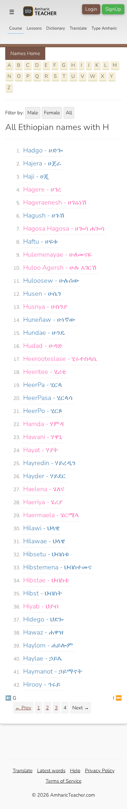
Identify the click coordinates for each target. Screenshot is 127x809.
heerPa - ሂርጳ (42, 384)
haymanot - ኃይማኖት (52, 671)
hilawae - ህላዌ (44, 541)
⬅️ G (10, 698)
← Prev (23, 707)
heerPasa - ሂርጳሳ (48, 397)
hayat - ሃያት (40, 450)
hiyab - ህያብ (40, 606)
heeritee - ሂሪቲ (44, 371)
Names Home (25, 53)
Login (91, 9)
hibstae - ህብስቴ (46, 580)
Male (32, 112)
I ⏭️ (117, 698)
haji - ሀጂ (36, 176)
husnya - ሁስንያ (45, 306)
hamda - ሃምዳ (43, 423)
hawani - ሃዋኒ (43, 437)
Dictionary (55, 28)
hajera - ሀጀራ (42, 163)
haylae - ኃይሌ (42, 658)
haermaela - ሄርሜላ (51, 515)
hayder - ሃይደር (44, 476)
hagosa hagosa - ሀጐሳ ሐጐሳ (64, 228)
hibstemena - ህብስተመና (57, 567)
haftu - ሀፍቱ (40, 241)
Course (15, 28)
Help (75, 770)
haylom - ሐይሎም (48, 645)
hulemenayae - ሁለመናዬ (57, 254)
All (69, 112)
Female (52, 112)
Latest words (51, 770)
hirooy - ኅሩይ (41, 684)
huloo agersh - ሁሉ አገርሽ (60, 267)
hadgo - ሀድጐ (43, 150)
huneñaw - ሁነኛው (49, 319)
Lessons (34, 28)
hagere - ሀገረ (42, 189)
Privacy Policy (100, 770)
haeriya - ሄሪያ (42, 502)
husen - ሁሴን (42, 293)
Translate (78, 28)
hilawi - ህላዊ (41, 528)
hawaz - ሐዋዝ (43, 632)
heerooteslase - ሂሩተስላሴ (60, 358)
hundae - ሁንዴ (44, 332)
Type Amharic (104, 28)
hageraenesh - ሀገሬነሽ (55, 202)
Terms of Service (63, 781)
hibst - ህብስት (42, 593)
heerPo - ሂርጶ (42, 410)
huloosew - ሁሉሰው (51, 280)
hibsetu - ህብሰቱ (46, 554)
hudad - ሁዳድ (43, 345)
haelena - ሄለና (43, 489)
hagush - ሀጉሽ (43, 215)
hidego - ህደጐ (43, 619)
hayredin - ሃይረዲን (49, 463)
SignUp (113, 9)
